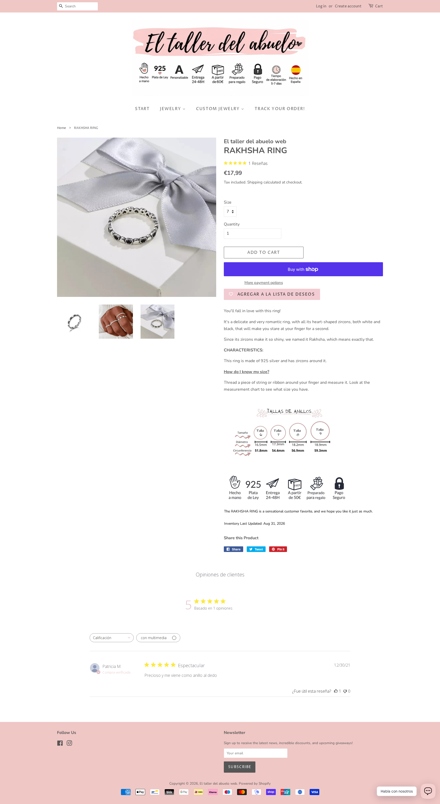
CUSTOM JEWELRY (218, 109)
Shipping (255, 182)
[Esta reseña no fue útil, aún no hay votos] (345, 691)
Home (61, 128)
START (142, 109)
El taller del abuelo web (218, 783)
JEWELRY (171, 109)
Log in (321, 6)
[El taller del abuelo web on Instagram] (69, 744)
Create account (348, 6)
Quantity (232, 224)
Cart (379, 6)
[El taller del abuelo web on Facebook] (60, 744)
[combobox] (112, 637)
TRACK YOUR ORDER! (280, 109)
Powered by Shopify (255, 783)
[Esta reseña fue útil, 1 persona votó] (336, 691)
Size (227, 202)
